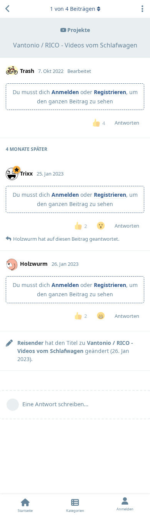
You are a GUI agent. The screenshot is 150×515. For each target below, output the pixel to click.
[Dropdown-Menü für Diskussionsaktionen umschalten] (142, 9)
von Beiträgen (72, 8)
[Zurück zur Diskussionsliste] (7, 9)
